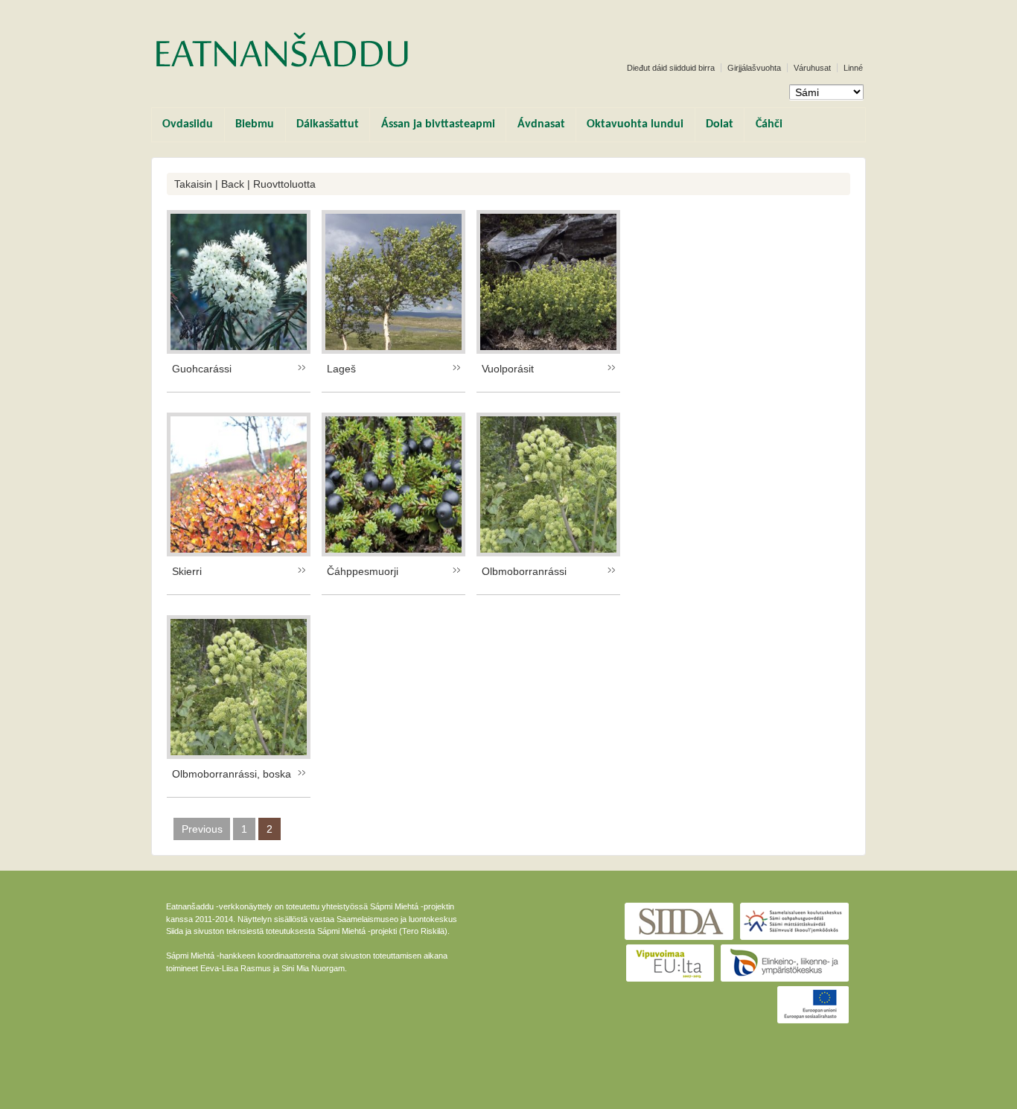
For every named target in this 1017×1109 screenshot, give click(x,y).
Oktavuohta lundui (635, 124)
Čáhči (769, 124)
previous (202, 829)
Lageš (341, 369)
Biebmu (254, 124)
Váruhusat (812, 67)
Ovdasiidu (187, 124)
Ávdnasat (541, 124)
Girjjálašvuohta (754, 67)
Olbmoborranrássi (524, 571)
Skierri (187, 571)
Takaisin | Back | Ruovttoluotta (245, 184)
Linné (853, 67)
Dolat (719, 124)
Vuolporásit (508, 369)
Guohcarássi (202, 369)
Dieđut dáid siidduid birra (671, 67)
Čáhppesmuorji (362, 571)
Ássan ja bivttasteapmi (438, 124)
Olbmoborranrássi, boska (231, 774)
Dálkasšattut (327, 124)
